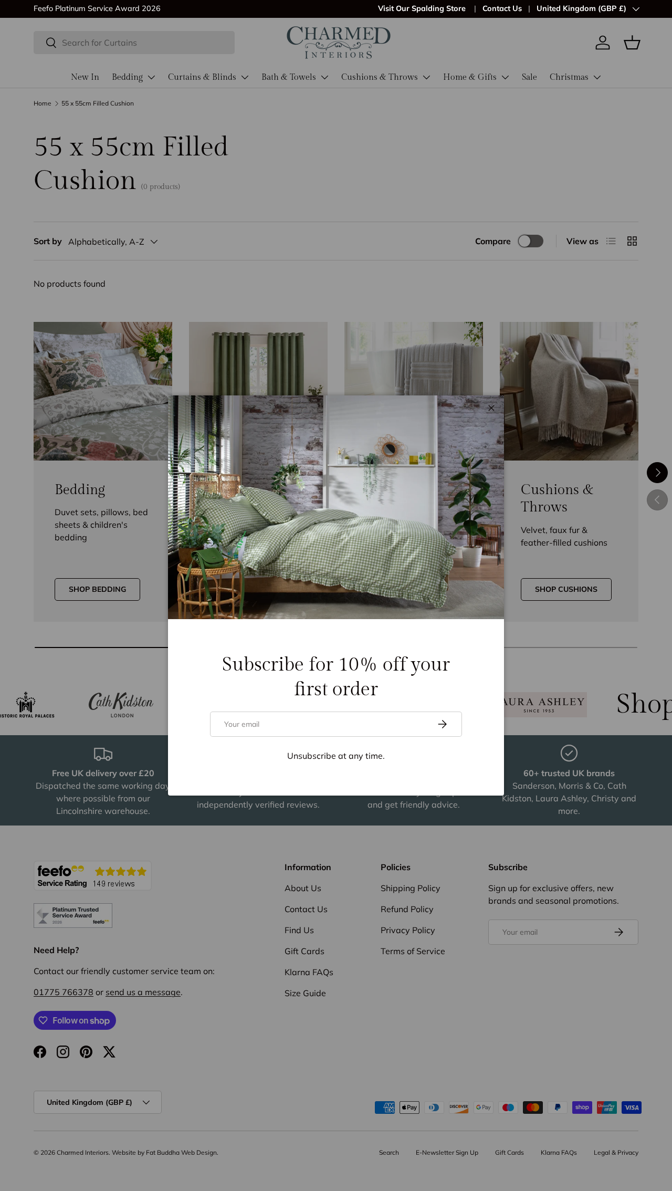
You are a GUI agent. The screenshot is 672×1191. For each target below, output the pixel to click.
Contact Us (502, 8)
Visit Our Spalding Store (423, 8)
